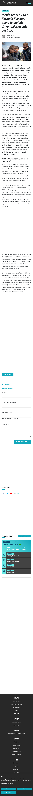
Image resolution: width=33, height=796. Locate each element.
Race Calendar (17, 772)
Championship (16, 751)
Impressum (16, 707)
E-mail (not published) (9, 402)
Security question (7, 412)
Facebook (3, 493)
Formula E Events (24, 536)
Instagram (15, 493)
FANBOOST (16, 769)
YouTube (11, 493)
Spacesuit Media (16, 722)
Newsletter (18, 493)
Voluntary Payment (16, 704)
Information (16, 763)
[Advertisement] (16, 317)
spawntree (16, 725)
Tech (16, 766)
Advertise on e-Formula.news (16, 733)
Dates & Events (16, 754)
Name (5, 392)
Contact (16, 713)
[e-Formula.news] (9, 2)
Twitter (7, 493)
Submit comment (21, 442)
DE (27, 2)
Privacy (16, 710)
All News (16, 742)
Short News (16, 745)
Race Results (16, 748)
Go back (8, 374)
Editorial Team (17, 701)
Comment (5, 425)
